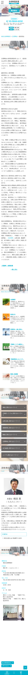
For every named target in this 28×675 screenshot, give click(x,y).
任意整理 (10, 238)
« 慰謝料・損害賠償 (7, 265)
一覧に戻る (14, 269)
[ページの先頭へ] (25, 667)
